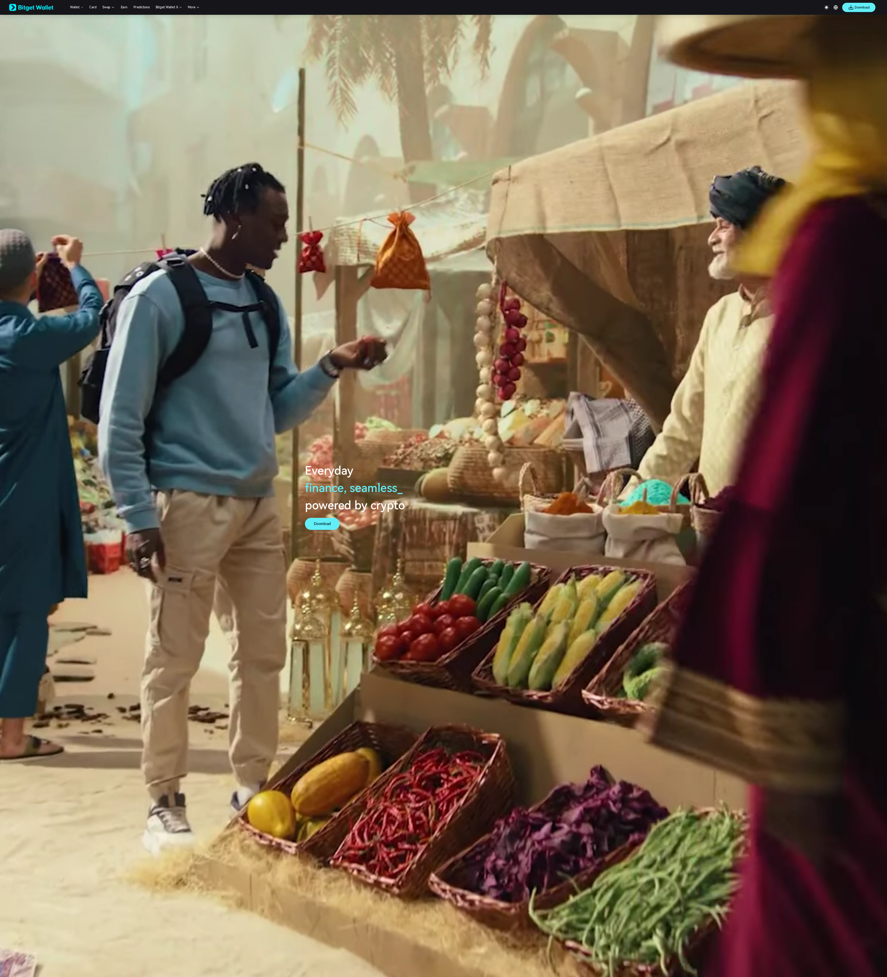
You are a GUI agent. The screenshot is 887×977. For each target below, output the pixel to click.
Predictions (142, 7)
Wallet (74, 7)
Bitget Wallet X (167, 7)
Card (92, 7)
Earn (124, 7)
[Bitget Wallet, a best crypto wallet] (37, 7)
